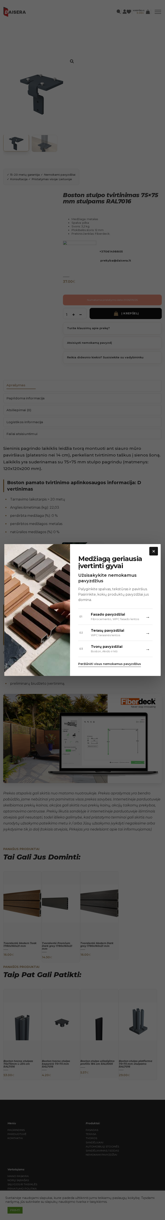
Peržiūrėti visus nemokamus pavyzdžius (109, 664)
